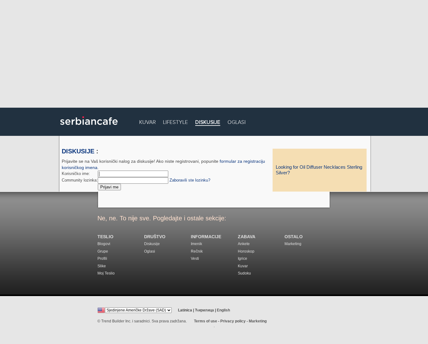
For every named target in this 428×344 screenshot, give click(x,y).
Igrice (242, 258)
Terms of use (205, 321)
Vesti (195, 258)
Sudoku (244, 273)
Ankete (244, 244)
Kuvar (147, 121)
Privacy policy (233, 321)
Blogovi (103, 244)
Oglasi (236, 121)
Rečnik (197, 251)
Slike (101, 266)
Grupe (102, 251)
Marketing (292, 244)
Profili (102, 258)
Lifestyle (175, 121)
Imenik (196, 244)
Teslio (105, 236)
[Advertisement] (214, 55)
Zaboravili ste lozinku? (190, 180)
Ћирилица (204, 310)
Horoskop (246, 251)
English (223, 310)
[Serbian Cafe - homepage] (89, 127)
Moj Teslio (106, 273)
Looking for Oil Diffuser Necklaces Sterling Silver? (319, 170)
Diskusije (207, 122)
